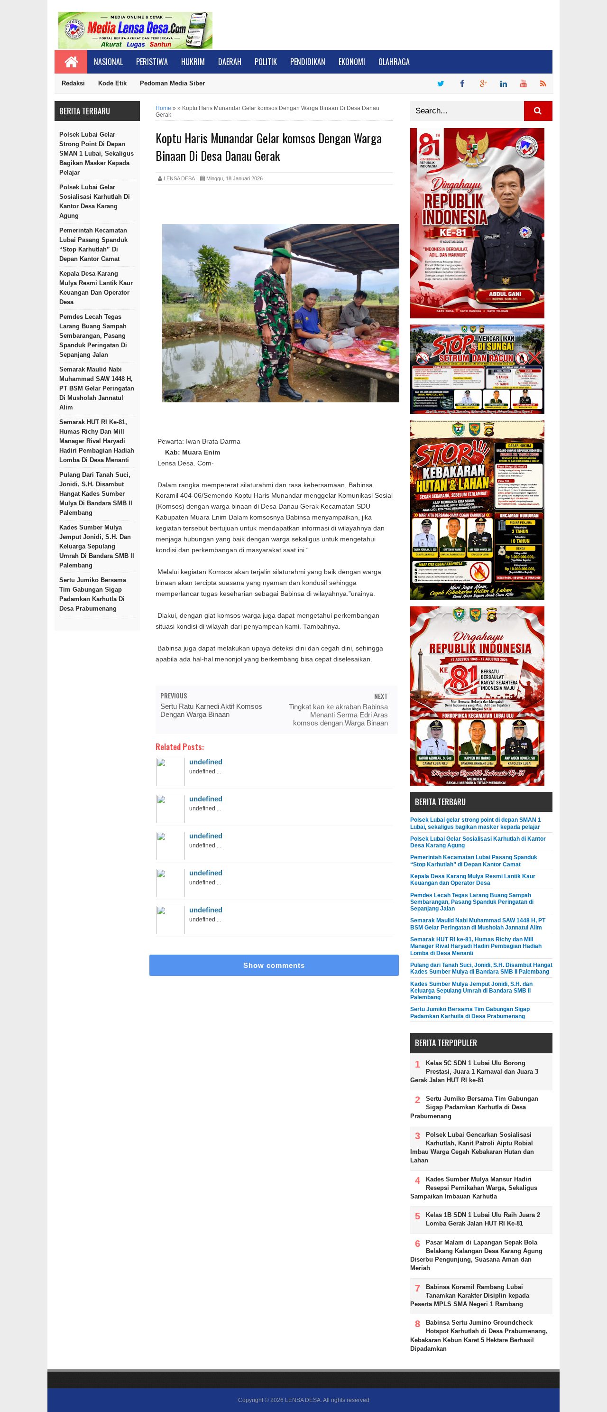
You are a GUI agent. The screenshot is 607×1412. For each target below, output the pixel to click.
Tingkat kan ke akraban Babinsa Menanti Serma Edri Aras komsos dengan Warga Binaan (338, 715)
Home (163, 108)
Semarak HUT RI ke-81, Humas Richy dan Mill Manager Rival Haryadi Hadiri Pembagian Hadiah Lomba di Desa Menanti (96, 441)
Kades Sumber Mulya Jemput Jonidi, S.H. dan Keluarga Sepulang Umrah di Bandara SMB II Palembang (96, 546)
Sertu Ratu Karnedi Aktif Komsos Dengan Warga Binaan (211, 710)
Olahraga (394, 61)
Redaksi (73, 83)
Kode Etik (112, 83)
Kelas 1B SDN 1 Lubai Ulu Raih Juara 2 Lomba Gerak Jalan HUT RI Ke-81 (483, 1219)
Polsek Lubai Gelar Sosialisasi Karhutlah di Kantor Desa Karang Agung (94, 201)
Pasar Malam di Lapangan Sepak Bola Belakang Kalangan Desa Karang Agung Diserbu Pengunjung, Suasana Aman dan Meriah (476, 1255)
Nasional (108, 61)
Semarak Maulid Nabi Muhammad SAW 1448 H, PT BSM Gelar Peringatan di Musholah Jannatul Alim (96, 388)
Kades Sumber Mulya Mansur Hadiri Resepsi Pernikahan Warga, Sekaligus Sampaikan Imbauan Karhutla (473, 1188)
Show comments (274, 965)
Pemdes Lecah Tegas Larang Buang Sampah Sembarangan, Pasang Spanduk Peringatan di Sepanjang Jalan (93, 335)
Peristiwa (152, 61)
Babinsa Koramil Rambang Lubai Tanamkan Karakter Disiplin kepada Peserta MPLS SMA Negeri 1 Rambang (469, 1295)
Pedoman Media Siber (172, 83)
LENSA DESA (303, 1400)
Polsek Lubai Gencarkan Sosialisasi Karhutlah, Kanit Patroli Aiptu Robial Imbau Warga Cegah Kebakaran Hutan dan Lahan (472, 1147)
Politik (266, 61)
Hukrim (193, 61)
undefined (205, 762)
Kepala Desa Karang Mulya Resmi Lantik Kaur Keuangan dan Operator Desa (96, 288)
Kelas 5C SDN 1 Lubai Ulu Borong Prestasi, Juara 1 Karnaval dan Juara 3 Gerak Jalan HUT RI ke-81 (474, 1071)
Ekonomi (352, 61)
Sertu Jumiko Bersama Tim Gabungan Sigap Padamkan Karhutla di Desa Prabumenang (92, 594)
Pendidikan (307, 61)
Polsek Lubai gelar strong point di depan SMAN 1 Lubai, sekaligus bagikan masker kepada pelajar (96, 153)
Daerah (229, 61)
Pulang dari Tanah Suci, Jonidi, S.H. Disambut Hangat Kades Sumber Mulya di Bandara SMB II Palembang (95, 493)
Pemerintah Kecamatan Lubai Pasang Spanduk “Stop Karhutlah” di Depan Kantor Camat (93, 244)
